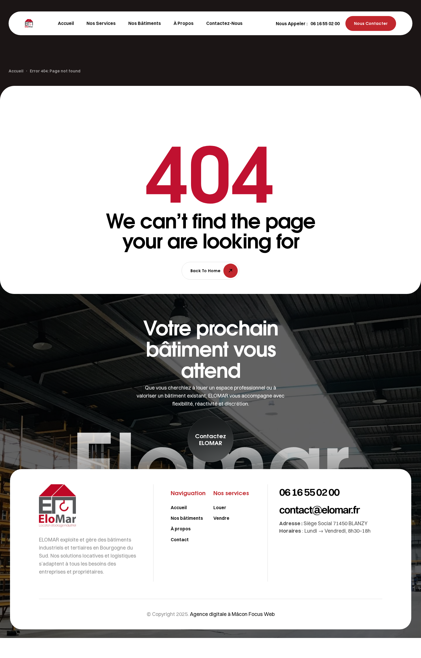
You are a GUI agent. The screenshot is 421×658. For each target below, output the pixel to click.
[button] (325, 23)
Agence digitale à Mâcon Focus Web (232, 614)
